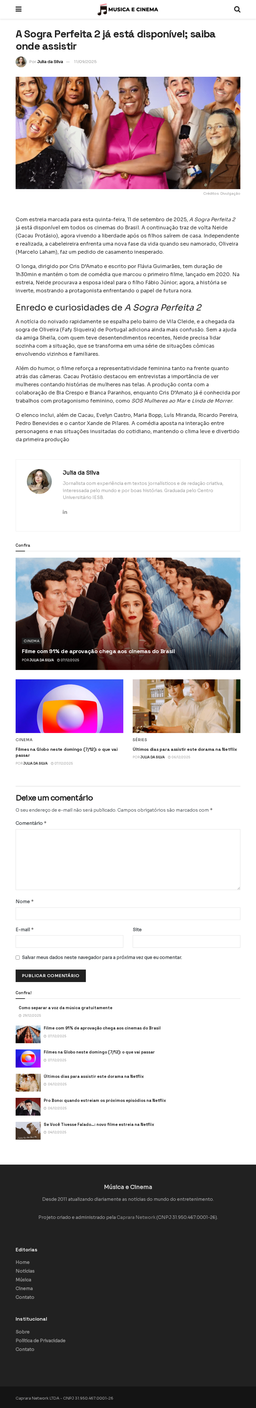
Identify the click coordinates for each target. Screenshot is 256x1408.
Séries (140, 740)
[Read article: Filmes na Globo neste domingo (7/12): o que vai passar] (69, 706)
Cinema (32, 641)
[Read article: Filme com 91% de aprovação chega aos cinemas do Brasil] (128, 614)
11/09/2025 (85, 61)
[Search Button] (237, 9)
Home (23, 1262)
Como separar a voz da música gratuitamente (65, 1007)
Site (137, 929)
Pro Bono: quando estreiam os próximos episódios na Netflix (105, 1100)
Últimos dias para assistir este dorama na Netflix (185, 749)
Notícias (25, 1271)
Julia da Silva (50, 61)
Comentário (31, 823)
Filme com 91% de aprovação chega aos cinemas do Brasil (98, 651)
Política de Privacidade (41, 1340)
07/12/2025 (69, 660)
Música (23, 1280)
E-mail (25, 929)
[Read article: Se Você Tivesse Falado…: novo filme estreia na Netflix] (28, 1131)
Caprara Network (136, 1217)
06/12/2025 (180, 757)
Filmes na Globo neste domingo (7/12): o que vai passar (99, 1052)
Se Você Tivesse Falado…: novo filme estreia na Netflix (99, 1124)
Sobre (23, 1332)
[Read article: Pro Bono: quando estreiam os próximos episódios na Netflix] (28, 1107)
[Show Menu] (19, 9)
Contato (25, 1297)
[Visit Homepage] (128, 9)
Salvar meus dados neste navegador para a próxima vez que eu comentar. (102, 957)
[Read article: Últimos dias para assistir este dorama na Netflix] (186, 706)
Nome (25, 901)
